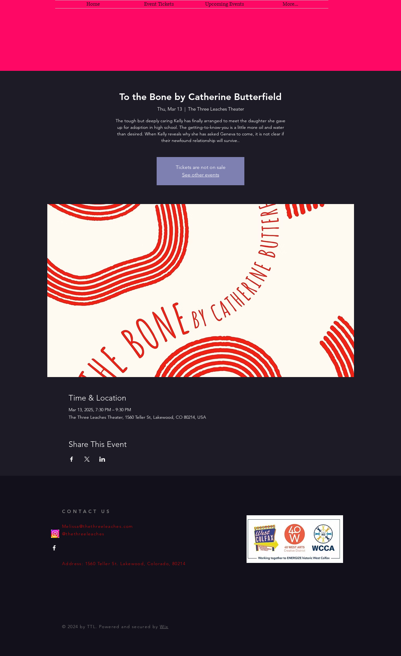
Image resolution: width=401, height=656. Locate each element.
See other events (200, 175)
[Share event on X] (87, 459)
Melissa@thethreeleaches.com (97, 526)
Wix (164, 626)
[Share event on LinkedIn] (102, 459)
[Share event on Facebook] (72, 459)
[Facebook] (54, 547)
